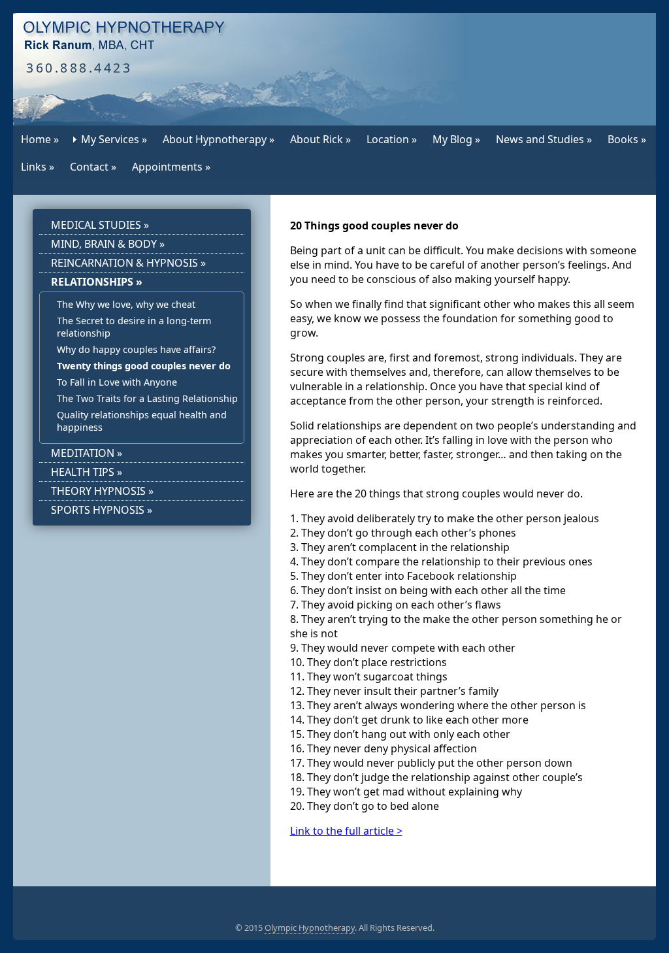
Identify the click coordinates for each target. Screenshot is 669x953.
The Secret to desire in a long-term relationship (134, 326)
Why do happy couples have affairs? (136, 349)
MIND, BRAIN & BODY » (108, 244)
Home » (40, 139)
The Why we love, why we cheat (126, 304)
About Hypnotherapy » (218, 139)
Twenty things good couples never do (144, 365)
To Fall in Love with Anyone (117, 382)
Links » (37, 166)
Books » (627, 139)
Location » (392, 139)
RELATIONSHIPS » (96, 282)
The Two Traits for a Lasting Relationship (147, 398)
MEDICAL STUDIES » (100, 225)
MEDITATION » (86, 453)
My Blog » (456, 139)
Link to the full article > (346, 831)
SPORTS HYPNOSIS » (101, 510)
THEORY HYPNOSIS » (102, 491)
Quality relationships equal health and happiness (142, 421)
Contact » (93, 166)
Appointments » (171, 166)
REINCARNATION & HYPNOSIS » (128, 263)
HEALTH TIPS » (86, 472)
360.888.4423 (79, 67)
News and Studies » (544, 139)
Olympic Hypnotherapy (310, 927)
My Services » (114, 139)
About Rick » (320, 139)
